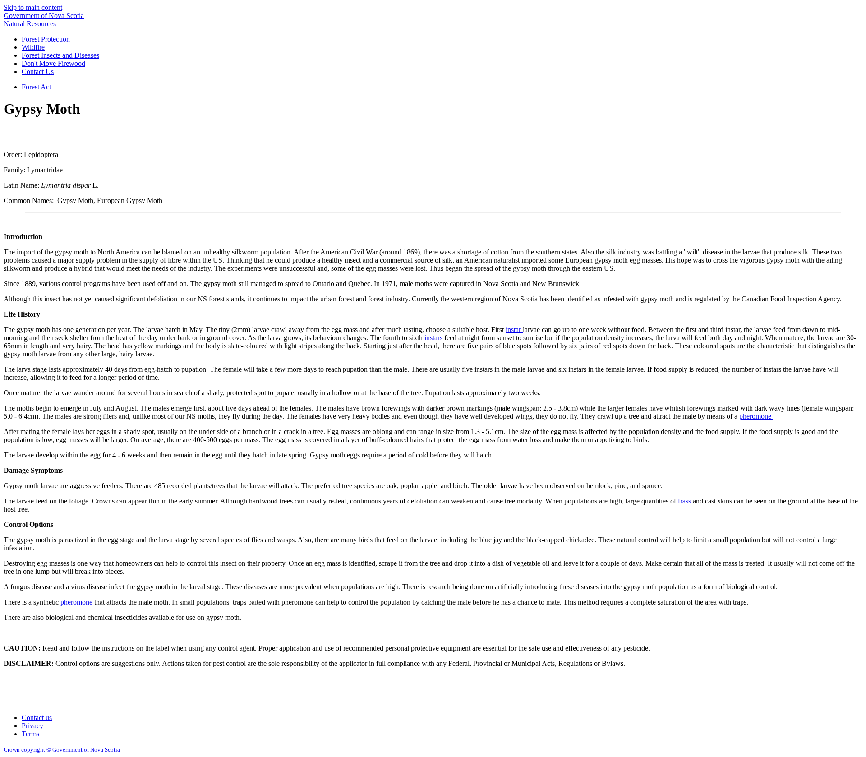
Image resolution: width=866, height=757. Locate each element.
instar (514, 329)
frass (685, 501)
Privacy (32, 725)
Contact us (37, 717)
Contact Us (38, 71)
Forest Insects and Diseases (60, 55)
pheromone (756, 416)
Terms (30, 734)
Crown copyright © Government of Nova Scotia (62, 749)
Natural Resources (30, 24)
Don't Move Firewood (53, 63)
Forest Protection (46, 39)
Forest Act (36, 87)
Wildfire (33, 47)
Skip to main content (33, 7)
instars (434, 338)
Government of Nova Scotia (44, 15)
